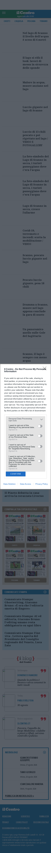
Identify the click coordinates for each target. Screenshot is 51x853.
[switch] (40, 426)
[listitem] (25, 420)
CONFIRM (15, 474)
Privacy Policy (41, 484)
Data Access (25, 484)
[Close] (45, 369)
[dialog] (25, 426)
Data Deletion (9, 484)
